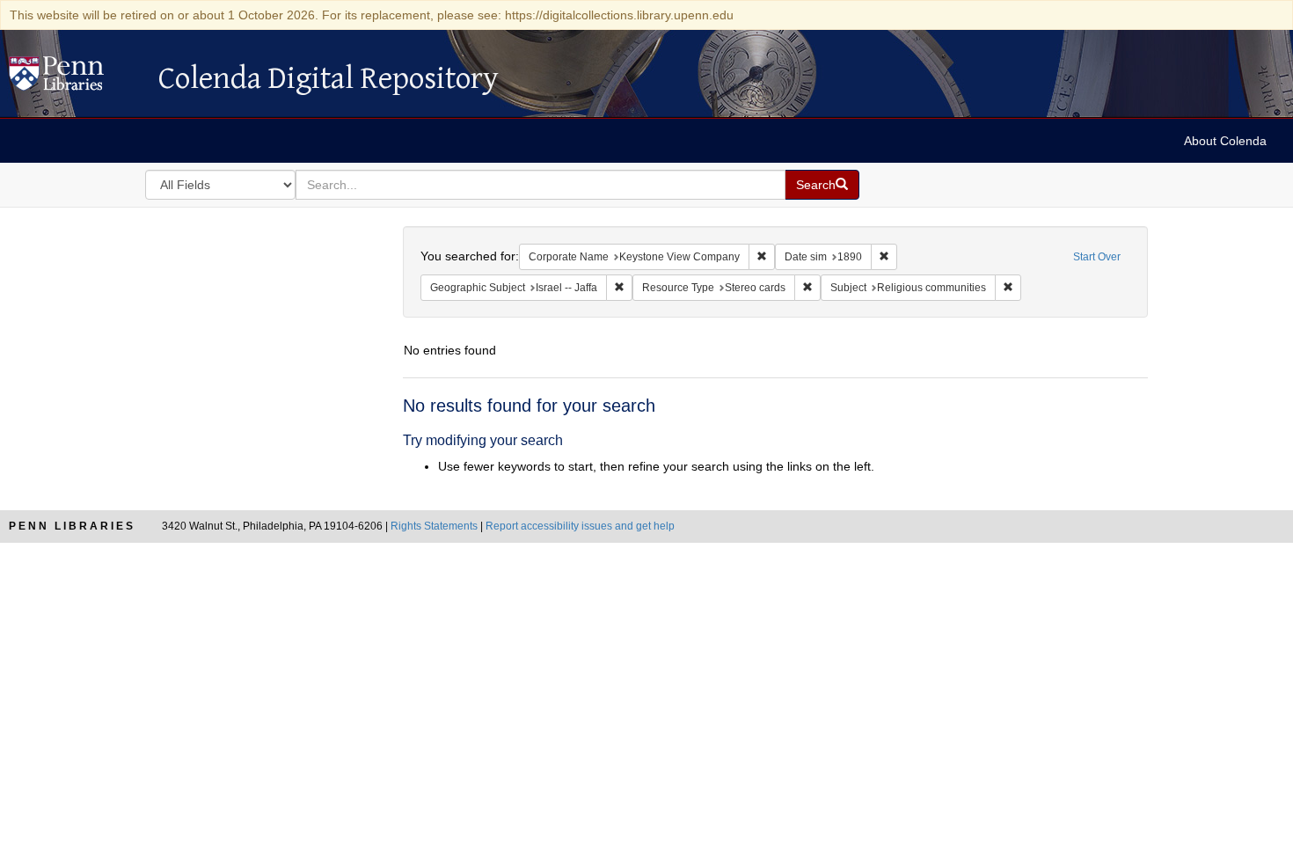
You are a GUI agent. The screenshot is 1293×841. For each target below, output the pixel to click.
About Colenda (1225, 141)
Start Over (1097, 257)
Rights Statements (434, 526)
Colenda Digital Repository (75, 78)
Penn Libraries (72, 526)
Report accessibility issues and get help (580, 526)
